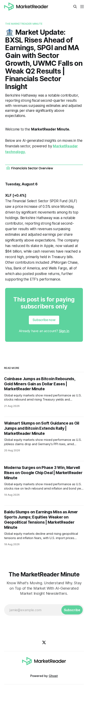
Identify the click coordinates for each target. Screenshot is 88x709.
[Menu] (82, 6)
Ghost (53, 676)
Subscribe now (44, 320)
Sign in (64, 331)
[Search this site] (75, 6)
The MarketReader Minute (23, 23)
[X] (44, 642)
